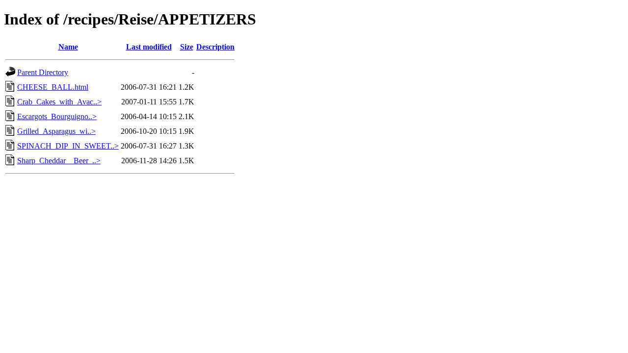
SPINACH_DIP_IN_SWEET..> (68, 146)
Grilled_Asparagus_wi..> (56, 131)
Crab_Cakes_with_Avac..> (59, 102)
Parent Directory (42, 72)
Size (186, 47)
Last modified (149, 47)
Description (215, 47)
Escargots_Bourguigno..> (57, 116)
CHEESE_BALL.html (52, 87)
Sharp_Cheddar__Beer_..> (59, 160)
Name (68, 47)
